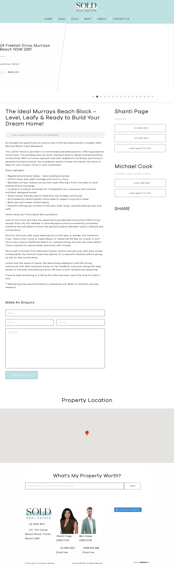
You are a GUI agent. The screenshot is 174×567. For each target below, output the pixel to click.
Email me (62, 552)
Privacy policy (30, 563)
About (102, 19)
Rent (88, 19)
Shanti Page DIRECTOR (64, 538)
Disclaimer (42, 563)
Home (48, 19)
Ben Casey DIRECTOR (85, 538)
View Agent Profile (140, 148)
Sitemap (51, 563)
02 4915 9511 (36, 524)
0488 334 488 (91, 547)
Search (132, 486)
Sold (74, 19)
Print (11, 97)
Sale (62, 19)
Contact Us (121, 19)
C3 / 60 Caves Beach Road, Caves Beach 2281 (38, 534)
